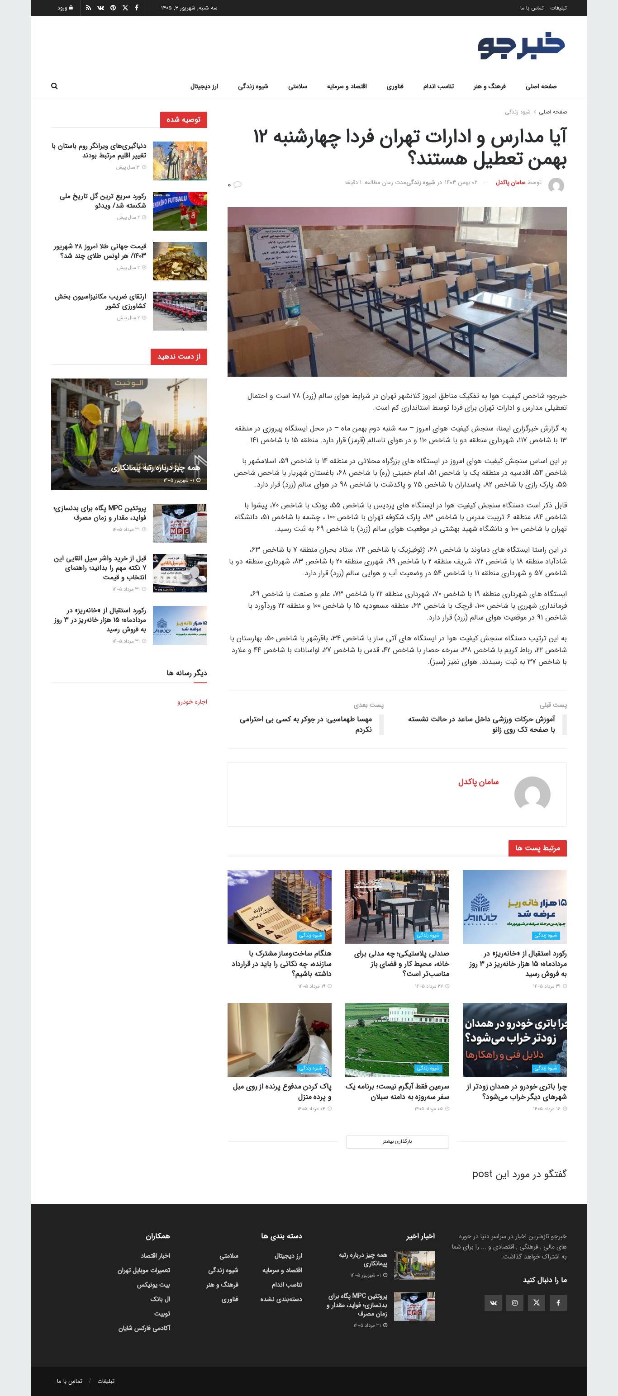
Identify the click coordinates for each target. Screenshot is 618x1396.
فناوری (395, 86)
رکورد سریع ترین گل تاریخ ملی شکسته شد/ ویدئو (103, 201)
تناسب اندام (438, 86)
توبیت (162, 1314)
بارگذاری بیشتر (397, 1141)
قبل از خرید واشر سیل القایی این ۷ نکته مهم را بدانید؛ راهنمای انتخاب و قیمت (100, 568)
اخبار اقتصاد (155, 1256)
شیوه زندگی (253, 86)
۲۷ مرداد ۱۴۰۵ (429, 986)
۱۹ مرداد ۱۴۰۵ (312, 986)
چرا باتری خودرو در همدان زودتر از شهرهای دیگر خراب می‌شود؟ (517, 1091)
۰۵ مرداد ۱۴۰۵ (429, 1109)
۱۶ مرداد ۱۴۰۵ (547, 1109)
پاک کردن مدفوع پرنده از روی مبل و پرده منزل (282, 1091)
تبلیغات (558, 8)
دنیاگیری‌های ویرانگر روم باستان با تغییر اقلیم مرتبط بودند (99, 151)
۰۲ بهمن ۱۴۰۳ (461, 182)
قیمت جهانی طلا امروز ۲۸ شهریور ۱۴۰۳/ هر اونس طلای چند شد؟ (100, 251)
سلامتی (297, 86)
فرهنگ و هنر (490, 86)
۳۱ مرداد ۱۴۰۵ (547, 986)
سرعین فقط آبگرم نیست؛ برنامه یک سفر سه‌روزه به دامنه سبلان (397, 1091)
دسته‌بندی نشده (281, 1299)
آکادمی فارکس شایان (144, 1328)
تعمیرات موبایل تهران (144, 1270)
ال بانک (160, 1299)
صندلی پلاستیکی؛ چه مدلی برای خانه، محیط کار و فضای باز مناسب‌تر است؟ (401, 964)
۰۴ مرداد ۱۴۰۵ (312, 1109)
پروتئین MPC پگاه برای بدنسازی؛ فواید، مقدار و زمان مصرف (99, 513)
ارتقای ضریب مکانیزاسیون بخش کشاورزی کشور (100, 301)
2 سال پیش (129, 218)
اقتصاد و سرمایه (347, 86)
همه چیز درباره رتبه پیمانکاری (155, 468)
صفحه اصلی (541, 86)
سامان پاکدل (511, 182)
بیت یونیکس (153, 1285)
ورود (63, 8)
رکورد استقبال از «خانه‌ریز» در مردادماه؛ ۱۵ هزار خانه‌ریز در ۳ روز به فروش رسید (518, 964)
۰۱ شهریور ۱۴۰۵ (179, 480)
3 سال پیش (128, 167)
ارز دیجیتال (204, 86)
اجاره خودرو (192, 701)
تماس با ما (532, 8)
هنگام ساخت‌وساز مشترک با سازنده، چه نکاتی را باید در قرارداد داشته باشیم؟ (282, 964)
